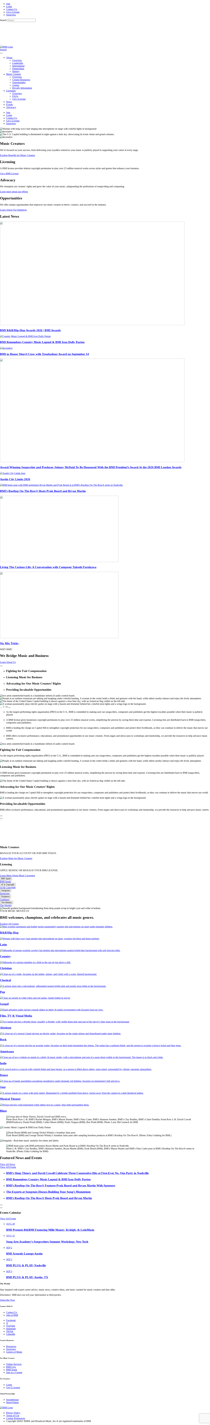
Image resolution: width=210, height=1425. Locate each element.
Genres (15, 85)
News (9, 101)
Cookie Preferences (15, 1418)
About (9, 57)
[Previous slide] (1, 707)
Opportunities (19, 82)
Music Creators (13, 74)
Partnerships (18, 68)
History (16, 71)
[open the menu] (1, 53)
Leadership (17, 63)
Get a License (19, 99)
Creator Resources (21, 79)
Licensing (11, 90)
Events (9, 104)
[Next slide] (1, 665)
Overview (17, 60)
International (18, 66)
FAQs (15, 96)
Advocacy (11, 107)
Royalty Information (22, 88)
